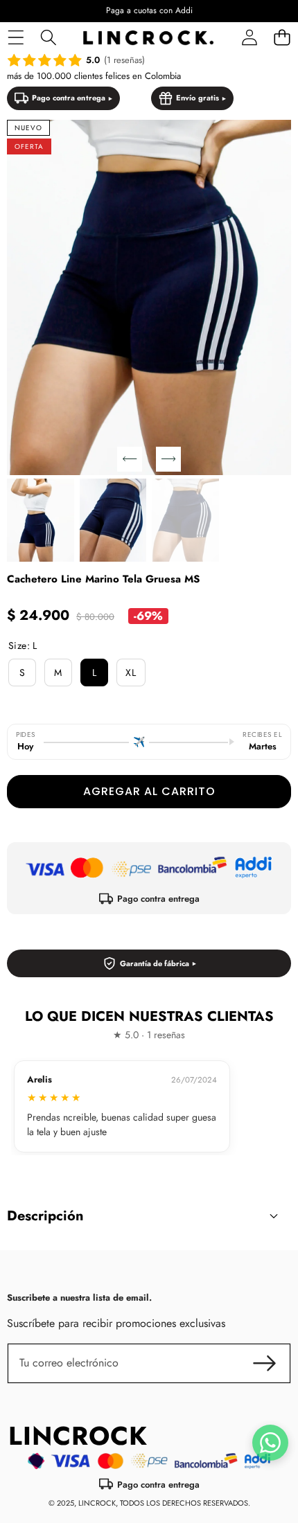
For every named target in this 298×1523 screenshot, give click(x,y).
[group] (40, 520)
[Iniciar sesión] (249, 37)
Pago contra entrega (68, 97)
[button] (281, 37)
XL (131, 672)
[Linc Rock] (148, 37)
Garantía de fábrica (154, 963)
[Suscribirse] (264, 1363)
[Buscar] (48, 37)
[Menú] (15, 37)
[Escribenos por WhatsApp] (270, 1443)
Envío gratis (197, 97)
